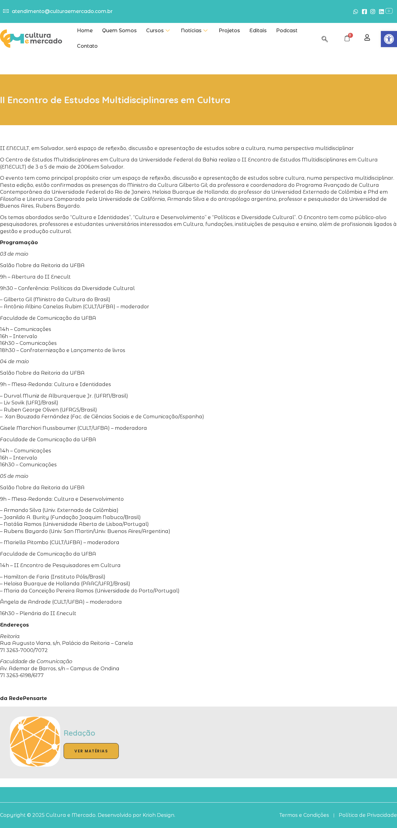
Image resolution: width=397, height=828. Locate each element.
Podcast (286, 30)
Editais (258, 30)
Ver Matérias (91, 751)
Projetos (229, 30)
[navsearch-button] (324, 38)
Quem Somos (119, 30)
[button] (389, 39)
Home (85, 30)
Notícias (191, 30)
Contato (87, 46)
